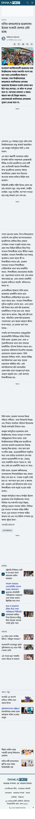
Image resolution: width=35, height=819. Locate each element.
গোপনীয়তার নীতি (11, 788)
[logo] (11, 2)
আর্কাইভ (14, 797)
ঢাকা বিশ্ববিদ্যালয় (7, 530)
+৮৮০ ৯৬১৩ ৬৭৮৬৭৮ (18, 808)
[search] (27, 2)
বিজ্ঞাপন (21, 797)
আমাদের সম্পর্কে (18, 793)
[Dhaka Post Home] (17, 779)
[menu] (31, 2)
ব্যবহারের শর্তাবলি (24, 788)
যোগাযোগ (8, 793)
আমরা (28, 793)
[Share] (14, 44)
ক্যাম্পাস (4, 20)
